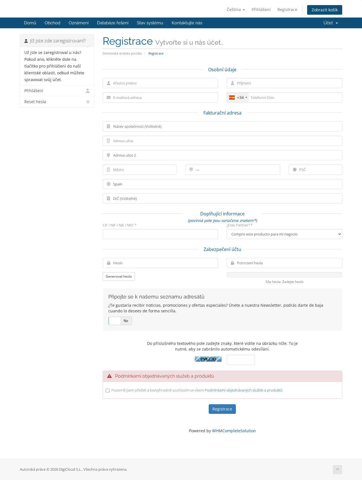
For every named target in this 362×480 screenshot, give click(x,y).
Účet (329, 22)
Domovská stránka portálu (122, 53)
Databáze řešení (112, 22)
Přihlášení (261, 9)
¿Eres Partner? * (240, 225)
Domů (30, 22)
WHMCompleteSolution (234, 430)
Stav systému (150, 22)
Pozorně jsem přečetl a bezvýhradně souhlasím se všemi (197, 390)
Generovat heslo (119, 276)
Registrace (287, 9)
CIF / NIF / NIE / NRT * (120, 225)
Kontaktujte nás (187, 22)
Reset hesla (35, 101)
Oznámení (79, 22)
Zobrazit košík (325, 9)
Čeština (234, 9)
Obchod (52, 22)
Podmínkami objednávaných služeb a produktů (244, 390)
